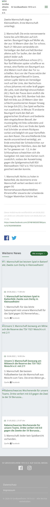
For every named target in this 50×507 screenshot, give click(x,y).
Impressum (9, 490)
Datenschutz (10, 484)
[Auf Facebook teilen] (6, 238)
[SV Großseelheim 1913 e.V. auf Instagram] (29, 468)
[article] (25, 291)
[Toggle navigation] (45, 7)
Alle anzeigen (37, 253)
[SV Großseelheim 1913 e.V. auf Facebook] (20, 468)
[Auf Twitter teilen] (14, 238)
